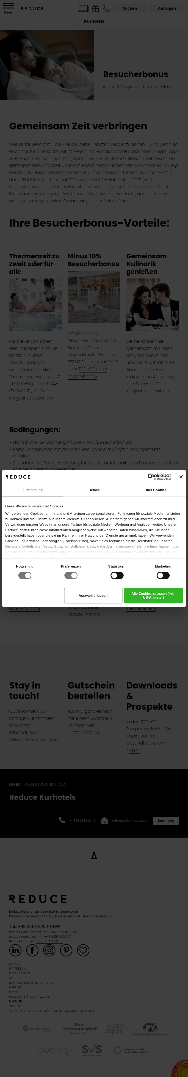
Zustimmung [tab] (32, 490)
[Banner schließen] (181, 476)
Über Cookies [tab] (155, 490)
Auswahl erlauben (93, 595)
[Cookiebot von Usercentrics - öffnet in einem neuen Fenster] (151, 476)
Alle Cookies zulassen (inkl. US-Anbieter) (153, 596)
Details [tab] (94, 490)
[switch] (70, 575)
